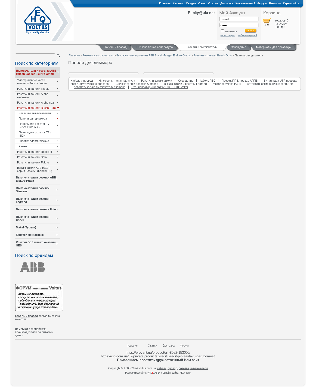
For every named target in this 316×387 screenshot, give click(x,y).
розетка (184, 368)
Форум (262, 3)
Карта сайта (291, 3)
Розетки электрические (34, 141)
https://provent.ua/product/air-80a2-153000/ (158, 352)
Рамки (23, 146)
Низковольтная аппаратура (154, 47)
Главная (164, 3)
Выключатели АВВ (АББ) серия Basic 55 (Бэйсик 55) (34, 169)
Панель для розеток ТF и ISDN (35, 134)
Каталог (178, 3)
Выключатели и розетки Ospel (32, 218)
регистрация (227, 35)
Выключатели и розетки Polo (36, 209)
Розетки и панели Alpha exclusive (32, 95)
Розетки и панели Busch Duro (36, 108)
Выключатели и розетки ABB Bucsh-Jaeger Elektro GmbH (36, 72)
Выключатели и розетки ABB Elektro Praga (36, 179)
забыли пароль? (247, 35)
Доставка (226, 3)
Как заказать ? (245, 3)
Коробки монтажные (30, 234)
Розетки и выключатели (98, 55)
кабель (161, 368)
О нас (202, 3)
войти (251, 30)
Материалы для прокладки (273, 47)
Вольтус (37, 20)
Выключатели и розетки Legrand (32, 200)
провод (172, 368)
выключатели (199, 368)
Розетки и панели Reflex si (34, 152)
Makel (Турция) (26, 227)
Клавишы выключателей (35, 113)
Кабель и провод (116, 47)
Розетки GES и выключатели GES (36, 244)
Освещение (238, 47)
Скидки (191, 3)
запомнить (231, 31)
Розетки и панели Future (33, 162)
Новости (275, 3)
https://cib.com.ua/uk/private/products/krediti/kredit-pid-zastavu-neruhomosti (158, 356)
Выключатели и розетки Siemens (32, 190)
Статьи (213, 3)
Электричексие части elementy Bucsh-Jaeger (32, 82)
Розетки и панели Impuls (33, 88)
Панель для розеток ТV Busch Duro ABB (34, 125)
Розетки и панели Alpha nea (35, 102)
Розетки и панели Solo (32, 157)
